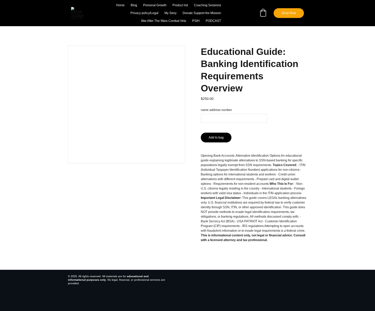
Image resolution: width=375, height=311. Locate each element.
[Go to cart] (263, 13)
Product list (180, 5)
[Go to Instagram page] (238, 13)
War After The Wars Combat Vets (163, 20)
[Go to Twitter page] (251, 13)
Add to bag (216, 137)
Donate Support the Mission (202, 13)
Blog (134, 5)
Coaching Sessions (207, 5)
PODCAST (213, 20)
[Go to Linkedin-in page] (245, 13)
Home (120, 5)
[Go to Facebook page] (231, 13)
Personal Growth (154, 5)
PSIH (196, 20)
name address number (216, 110)
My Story (170, 13)
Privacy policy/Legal (144, 13)
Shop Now (288, 13)
